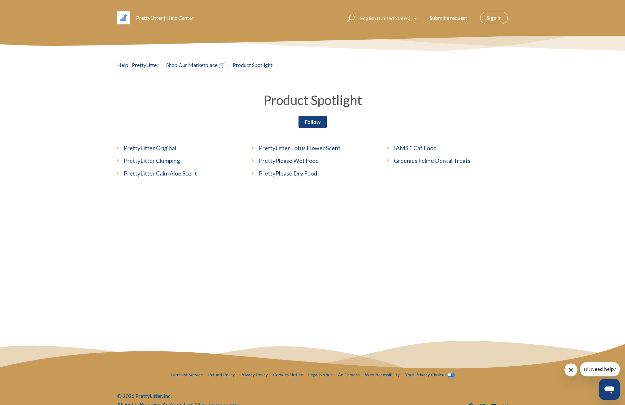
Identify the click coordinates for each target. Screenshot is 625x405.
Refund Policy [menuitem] (221, 374)
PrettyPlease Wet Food (289, 160)
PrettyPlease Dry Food (288, 173)
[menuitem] (430, 374)
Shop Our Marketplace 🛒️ (195, 65)
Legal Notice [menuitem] (320, 374)
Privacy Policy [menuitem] (254, 374)
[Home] (123, 17)
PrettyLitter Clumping (152, 160)
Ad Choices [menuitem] (349, 374)
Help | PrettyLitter (138, 65)
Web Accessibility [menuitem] (382, 374)
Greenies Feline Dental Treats (432, 160)
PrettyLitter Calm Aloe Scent (160, 173)
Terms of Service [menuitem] (186, 374)
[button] (350, 17)
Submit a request (448, 18)
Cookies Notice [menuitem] (288, 374)
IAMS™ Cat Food (415, 147)
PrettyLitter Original (150, 147)
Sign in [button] (494, 18)
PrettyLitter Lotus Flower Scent (299, 147)
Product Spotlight (252, 65)
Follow (313, 122)
